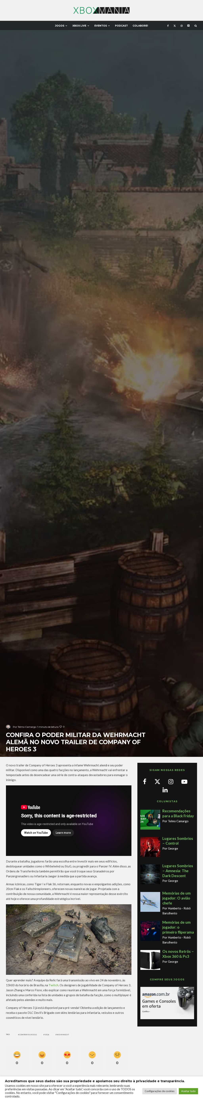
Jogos (59, 25)
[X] (174, 25)
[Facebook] (168, 25)
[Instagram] (181, 25)
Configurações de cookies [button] (159, 1091)
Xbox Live (79, 25)
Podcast (121, 25)
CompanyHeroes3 (28, 1035)
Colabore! (140, 25)
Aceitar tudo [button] (188, 1091)
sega (47, 1035)
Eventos (100, 25)
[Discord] (188, 25)
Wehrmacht (63, 1035)
